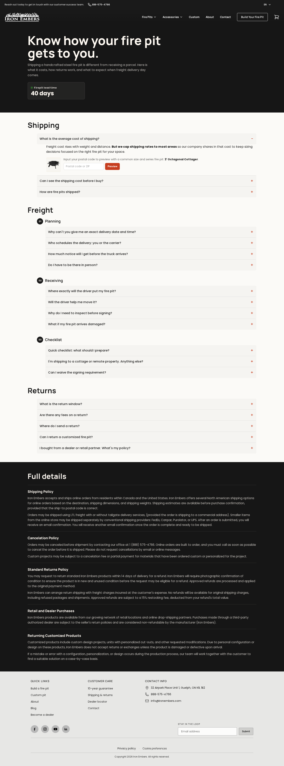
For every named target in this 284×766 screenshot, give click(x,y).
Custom (194, 17)
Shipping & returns (100, 695)
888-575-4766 (101, 4)
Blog (33, 708)
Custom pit (38, 695)
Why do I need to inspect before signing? (80, 313)
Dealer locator (97, 702)
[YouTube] (55, 729)
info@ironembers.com (166, 701)
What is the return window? (61, 404)
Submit (246, 731)
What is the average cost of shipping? (69, 138)
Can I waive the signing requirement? (77, 372)
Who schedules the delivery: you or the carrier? (84, 243)
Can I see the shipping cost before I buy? (71, 181)
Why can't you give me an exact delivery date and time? (92, 232)
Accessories (171, 17)
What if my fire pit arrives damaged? (76, 324)
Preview (112, 166)
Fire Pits (147, 17)
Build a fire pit (40, 688)
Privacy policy (126, 748)
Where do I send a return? (60, 426)
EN (265, 4)
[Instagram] (45, 729)
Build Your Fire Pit (252, 17)
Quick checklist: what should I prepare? (78, 350)
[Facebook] (34, 729)
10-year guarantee (100, 688)
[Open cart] (276, 17)
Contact (225, 17)
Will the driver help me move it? (72, 302)
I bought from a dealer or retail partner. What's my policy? (85, 448)
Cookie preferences (155, 748)
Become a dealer (42, 715)
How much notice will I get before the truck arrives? (88, 254)
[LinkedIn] (66, 729)
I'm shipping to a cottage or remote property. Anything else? (95, 361)
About (210, 17)
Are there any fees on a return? (64, 415)
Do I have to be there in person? (73, 265)
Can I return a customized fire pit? (66, 437)
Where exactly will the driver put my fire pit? (82, 291)
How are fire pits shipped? (60, 192)
